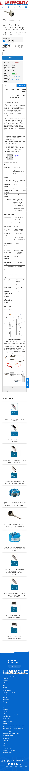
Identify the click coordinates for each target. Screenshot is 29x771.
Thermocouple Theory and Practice (11, 726)
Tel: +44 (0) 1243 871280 (6, 760)
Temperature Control (8, 735)
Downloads (5, 711)
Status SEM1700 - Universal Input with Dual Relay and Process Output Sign (14, 482)
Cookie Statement (7, 748)
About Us (5, 706)
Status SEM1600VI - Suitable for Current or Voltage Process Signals (14, 461)
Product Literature (9, 388)
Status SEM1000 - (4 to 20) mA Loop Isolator (14, 419)
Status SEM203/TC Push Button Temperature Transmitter (14, 616)
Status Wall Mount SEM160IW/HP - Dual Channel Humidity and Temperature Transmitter (14, 526)
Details (6, 86)
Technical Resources (7, 721)
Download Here (16, 76)
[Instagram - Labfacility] (20, 764)
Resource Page (6, 718)
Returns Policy (6, 754)
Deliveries (5, 743)
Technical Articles (7, 723)
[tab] (14, 85)
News (4, 707)
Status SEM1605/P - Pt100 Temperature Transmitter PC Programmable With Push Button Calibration (14, 595)
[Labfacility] (14, 3)
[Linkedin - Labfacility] (9, 764)
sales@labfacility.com (18, 760)
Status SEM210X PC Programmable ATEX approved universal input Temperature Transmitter (14, 548)
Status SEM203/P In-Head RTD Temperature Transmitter (14, 637)
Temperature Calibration (8, 731)
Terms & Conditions (7, 752)
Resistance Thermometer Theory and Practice (13, 725)
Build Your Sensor (7, 716)
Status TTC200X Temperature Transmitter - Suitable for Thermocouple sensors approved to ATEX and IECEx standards (14, 504)
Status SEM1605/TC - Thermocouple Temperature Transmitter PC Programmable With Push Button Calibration (14, 572)
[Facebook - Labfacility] (14, 764)
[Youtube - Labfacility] (12, 764)
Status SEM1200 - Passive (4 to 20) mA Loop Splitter (14, 440)
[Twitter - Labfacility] (17, 764)
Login (4, 745)
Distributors (5, 709)
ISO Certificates (6, 738)
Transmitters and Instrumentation (11, 733)
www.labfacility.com (5, 761)
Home (3, 19)
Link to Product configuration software (14, 133)
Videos (4, 755)
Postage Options (9, 391)
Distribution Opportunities (9, 750)
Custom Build (21, 85)
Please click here (16, 80)
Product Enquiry (27, 383)
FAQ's (4, 713)
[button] (8, 18)
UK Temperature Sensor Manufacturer (12, 714)
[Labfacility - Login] (3, 7)
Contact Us (5, 740)
